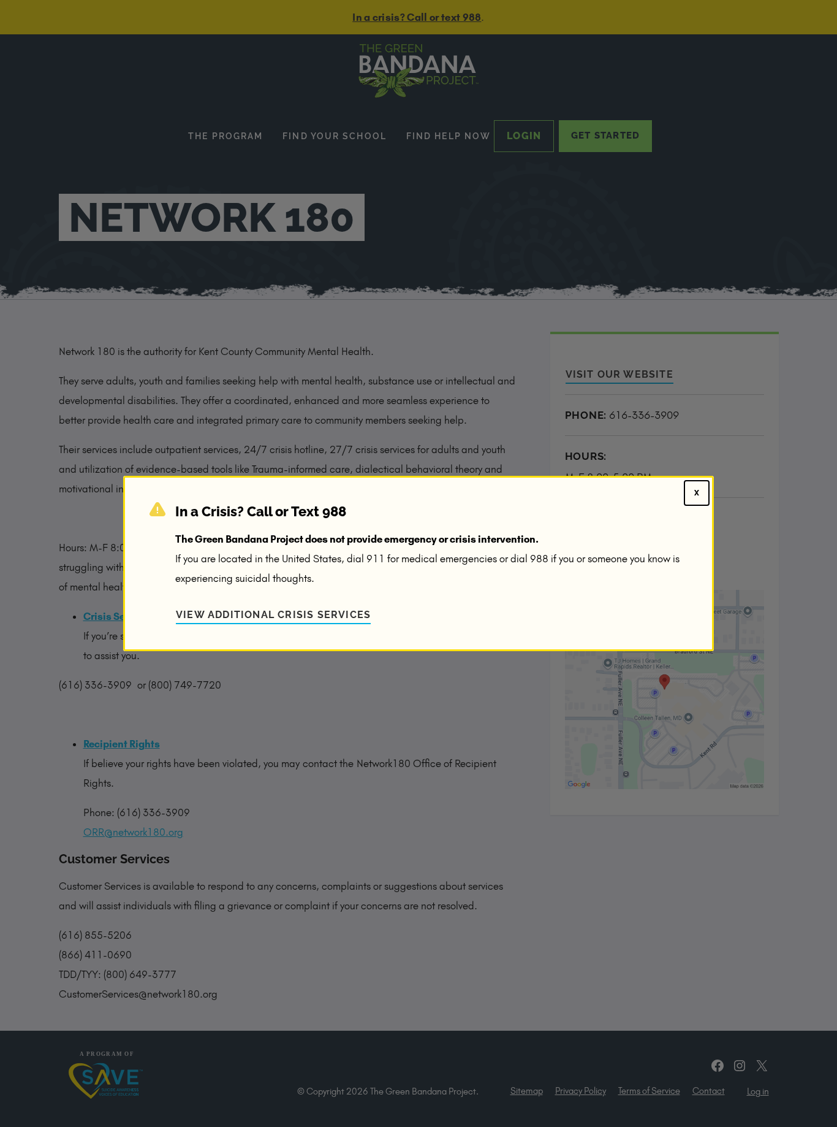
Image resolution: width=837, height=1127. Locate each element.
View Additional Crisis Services (273, 615)
